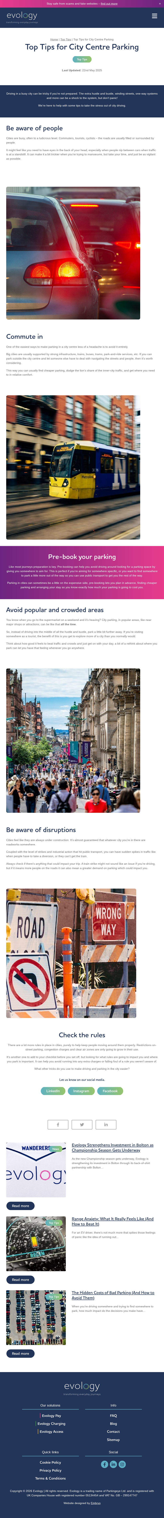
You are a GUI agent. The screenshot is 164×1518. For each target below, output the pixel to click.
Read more (20, 1205)
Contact (113, 1431)
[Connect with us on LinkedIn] (113, 1464)
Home (54, 39)
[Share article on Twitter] (82, 1124)
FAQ (113, 1415)
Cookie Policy (50, 1462)
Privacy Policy (50, 1470)
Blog (113, 1423)
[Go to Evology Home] (22, 17)
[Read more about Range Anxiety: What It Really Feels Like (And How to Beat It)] (36, 1243)
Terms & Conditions (50, 1478)
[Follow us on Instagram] (122, 1464)
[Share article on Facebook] (58, 1124)
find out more (109, 3)
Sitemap (113, 1439)
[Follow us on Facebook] (104, 1464)
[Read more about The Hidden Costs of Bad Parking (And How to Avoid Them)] (36, 1317)
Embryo (96, 1503)
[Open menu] (154, 16)
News (55, 1149)
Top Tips (65, 39)
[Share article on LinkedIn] (106, 1124)
